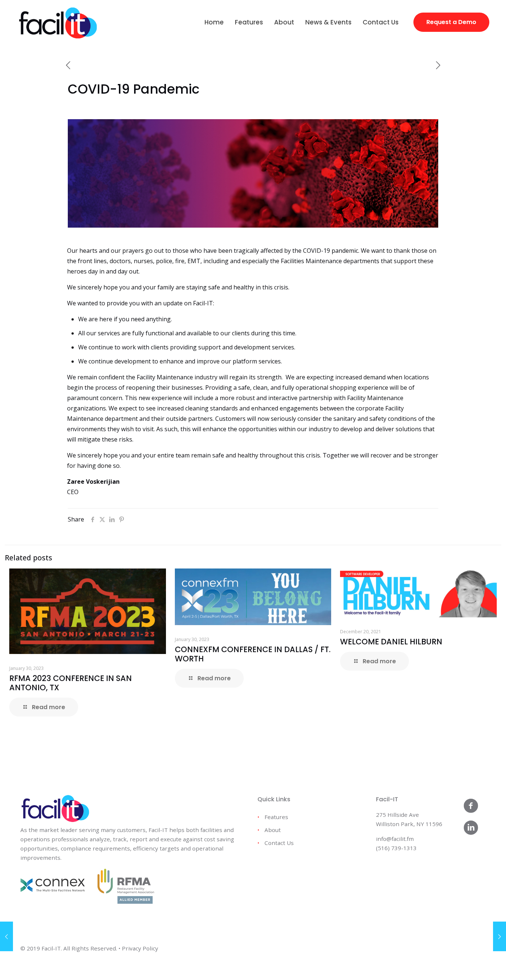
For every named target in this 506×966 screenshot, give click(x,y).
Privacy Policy (140, 948)
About (272, 829)
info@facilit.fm (395, 838)
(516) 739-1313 (396, 848)
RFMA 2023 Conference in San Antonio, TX (70, 683)
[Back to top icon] (470, 951)
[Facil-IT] (58, 22)
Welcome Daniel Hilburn (391, 641)
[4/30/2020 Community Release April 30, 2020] (499, 936)
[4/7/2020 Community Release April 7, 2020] (6, 936)
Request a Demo (451, 22)
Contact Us (279, 842)
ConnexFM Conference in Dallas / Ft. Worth (252, 654)
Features (276, 817)
